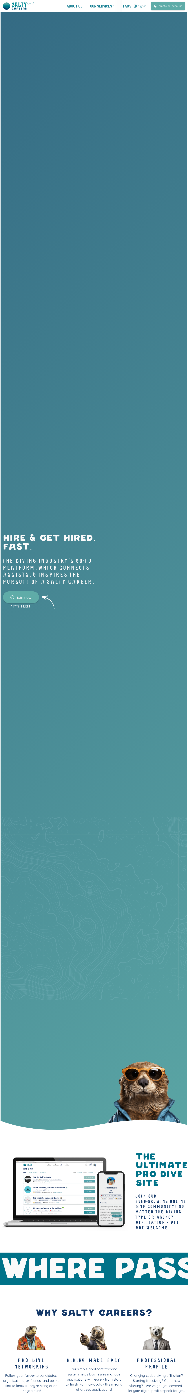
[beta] (15, 6)
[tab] (74, 6)
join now (24, 597)
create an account (170, 6)
